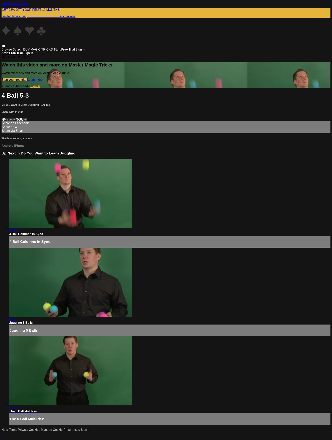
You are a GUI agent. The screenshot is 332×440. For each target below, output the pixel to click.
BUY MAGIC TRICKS (38, 49)
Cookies (35, 429)
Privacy (23, 429)
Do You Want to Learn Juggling (21, 104)
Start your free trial (14, 79)
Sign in (80, 49)
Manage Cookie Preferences (61, 429)
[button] (3, 46)
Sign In (28, 53)
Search (18, 49)
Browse (7, 49)
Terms (13, 429)
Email (23, 119)
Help (5, 429)
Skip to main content (15, 3)
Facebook (9, 119)
